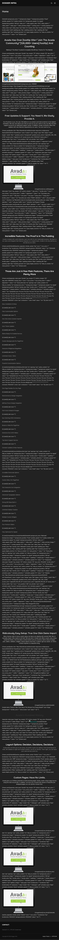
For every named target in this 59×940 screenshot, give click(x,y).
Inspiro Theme (46, 936)
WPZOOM (54, 936)
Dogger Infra (9, 3)
